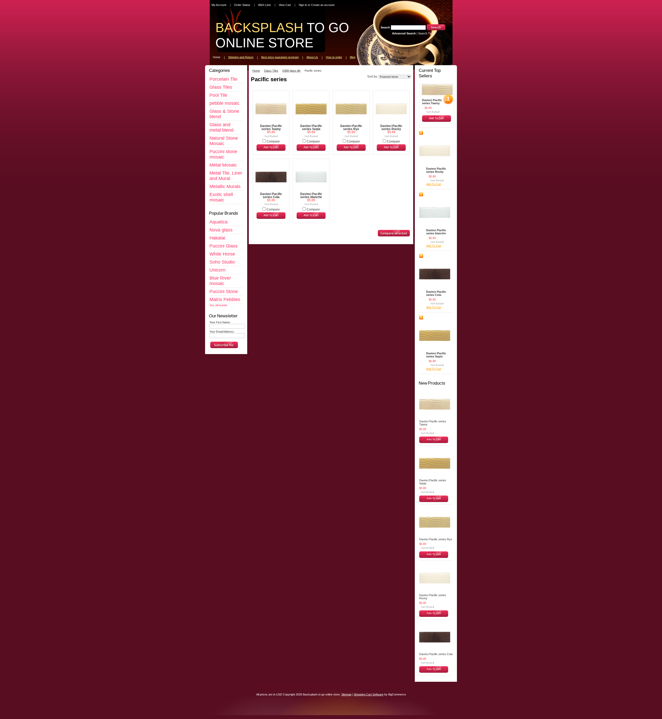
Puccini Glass (223, 246)
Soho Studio (222, 262)
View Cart (285, 4)
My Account (219, 4)
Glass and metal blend (221, 127)
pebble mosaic (224, 103)
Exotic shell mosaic (221, 197)
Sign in (303, 4)
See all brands (218, 305)
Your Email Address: (222, 331)
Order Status (242, 4)
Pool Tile (218, 95)
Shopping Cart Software (368, 694)
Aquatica (218, 221)
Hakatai (217, 238)
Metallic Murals (224, 186)
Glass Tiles (220, 87)
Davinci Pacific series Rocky (391, 127)
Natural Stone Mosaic (223, 141)
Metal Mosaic (223, 165)
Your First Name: (220, 322)
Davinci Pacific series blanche (311, 195)
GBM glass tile (291, 70)
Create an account (322, 4)
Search (385, 27)
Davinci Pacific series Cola (271, 195)
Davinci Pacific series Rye (351, 127)
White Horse (222, 254)
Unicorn (217, 270)
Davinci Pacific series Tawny (271, 127)
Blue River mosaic (220, 280)
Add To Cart (271, 147)
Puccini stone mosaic (223, 154)
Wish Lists (264, 4)
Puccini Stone (223, 291)
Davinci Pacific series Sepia (311, 127)
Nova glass (220, 230)
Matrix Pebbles (224, 299)
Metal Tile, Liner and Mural (225, 175)
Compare (273, 141)
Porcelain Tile (223, 79)
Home (256, 70)
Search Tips (425, 33)
